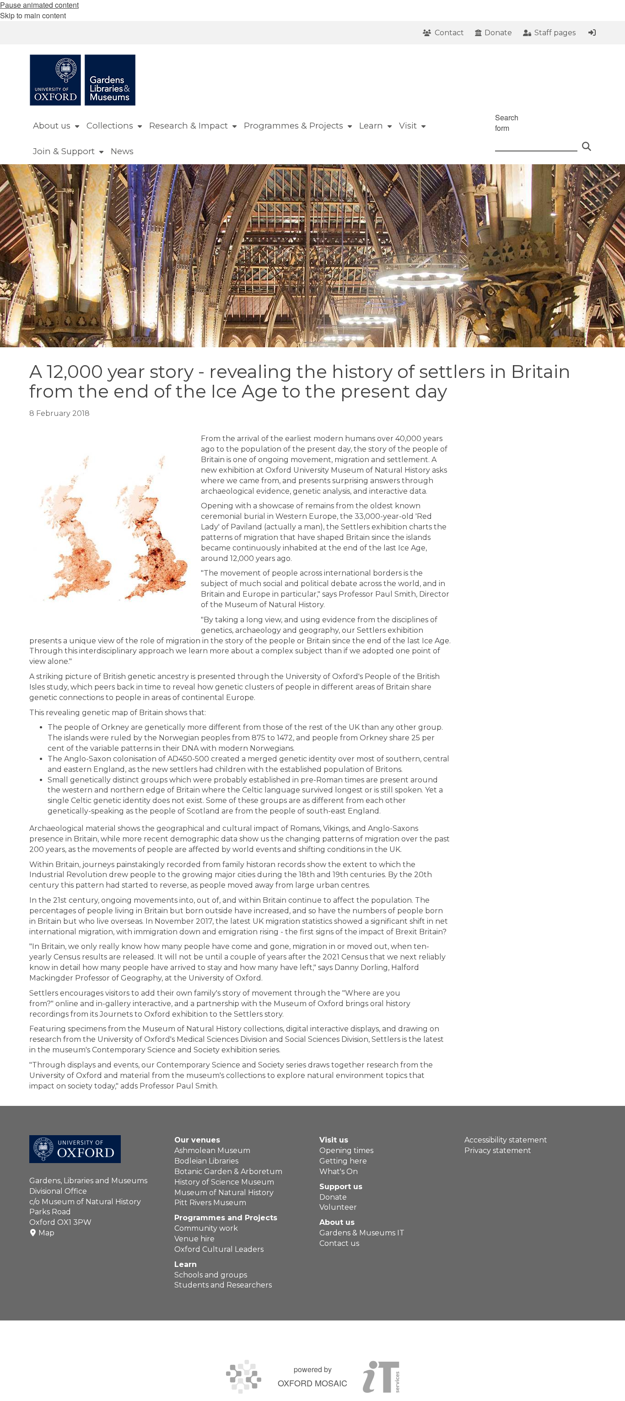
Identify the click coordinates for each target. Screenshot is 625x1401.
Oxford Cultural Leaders (219, 1249)
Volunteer (338, 1207)
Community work (206, 1228)
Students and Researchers (223, 1285)
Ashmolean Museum (212, 1150)
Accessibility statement (505, 1140)
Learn (185, 1264)
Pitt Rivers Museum (210, 1202)
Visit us (333, 1140)
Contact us (339, 1243)
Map (46, 1233)
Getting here (343, 1161)
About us (337, 1222)
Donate (333, 1197)
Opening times (346, 1150)
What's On (338, 1171)
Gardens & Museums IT (361, 1233)
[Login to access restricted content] (592, 32)
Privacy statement (497, 1150)
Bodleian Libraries (206, 1161)
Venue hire (194, 1238)
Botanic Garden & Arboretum (228, 1171)
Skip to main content (33, 15)
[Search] (586, 142)
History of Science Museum (224, 1182)
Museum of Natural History (224, 1192)
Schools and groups (210, 1275)
